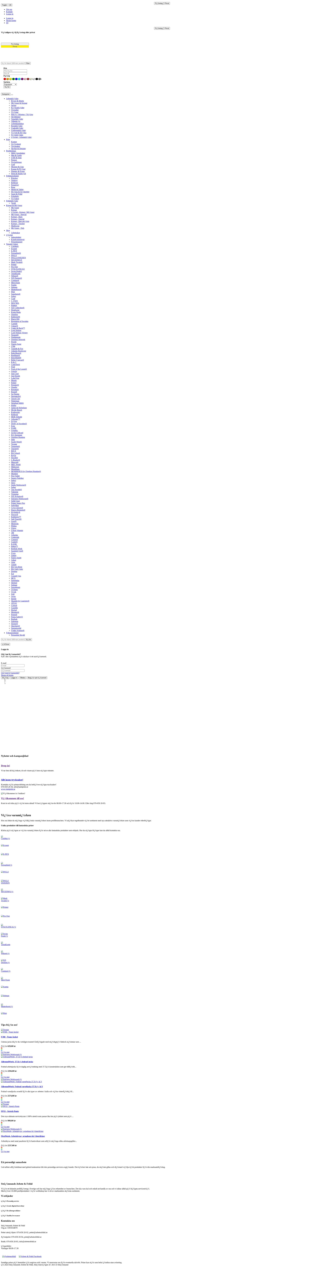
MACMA (15, 303)
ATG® (14, 603)
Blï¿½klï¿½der (17, 569)
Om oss (9, 9)
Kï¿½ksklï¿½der (17, 108)
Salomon (14, 621)
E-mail (3, 663)
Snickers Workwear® (19, 499)
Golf (13, 164)
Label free (15, 378)
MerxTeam (15, 283)
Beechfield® (16, 358)
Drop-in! (5, 765)
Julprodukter (16, 237)
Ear (12, 574)
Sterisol (14, 583)
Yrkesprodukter (12, 633)
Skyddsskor (16, 117)
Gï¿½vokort (16, 144)
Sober (13, 487)
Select (13, 480)
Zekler (13, 555)
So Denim (15, 394)
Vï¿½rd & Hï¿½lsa (18, 133)
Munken (14, 474)
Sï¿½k (7, 87)
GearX (14, 521)
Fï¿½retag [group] (159, 3)
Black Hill (15, 319)
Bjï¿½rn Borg (16, 567)
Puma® (14, 615)
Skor (8, 230)
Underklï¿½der (17, 128)
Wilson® (14, 276)
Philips (14, 526)
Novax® (14, 514)
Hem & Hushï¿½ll (18, 174)
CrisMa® (15, 246)
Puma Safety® (17, 617)
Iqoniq (13, 599)
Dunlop (14, 571)
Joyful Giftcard (17, 433)
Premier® (15, 385)
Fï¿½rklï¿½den (17, 135)
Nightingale (16, 337)
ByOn (13, 455)
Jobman (14, 287)
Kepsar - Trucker (18, 224)
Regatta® (15, 389)
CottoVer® (15, 364)
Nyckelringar (16, 162)
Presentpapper (16, 242)
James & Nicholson (19, 408)
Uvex (13, 553)
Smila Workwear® (18, 485)
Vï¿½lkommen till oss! (12, 798)
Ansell (13, 565)
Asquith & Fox (17, 349)
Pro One (14, 267)
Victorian (14, 494)
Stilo (13, 439)
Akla (13, 562)
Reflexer (14, 183)
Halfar (13, 405)
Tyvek (13, 592)
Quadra (14, 387)
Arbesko (14, 535)
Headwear (15, 310)
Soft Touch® (16, 519)
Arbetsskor (15, 233)
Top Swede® (16, 489)
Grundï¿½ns (16, 576)
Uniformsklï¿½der (18, 130)
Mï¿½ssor (15, 208)
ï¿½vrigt (9, 235)
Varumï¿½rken (12, 244)
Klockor (14, 178)
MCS (13, 578)
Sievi (13, 483)
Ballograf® (15, 317)
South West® (16, 442)
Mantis (14, 380)
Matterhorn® (16, 289)
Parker (13, 383)
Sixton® (14, 624)
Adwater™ (15, 419)
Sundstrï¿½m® (17, 551)
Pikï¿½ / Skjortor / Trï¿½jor (22, 114)
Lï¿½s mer (5, 1052)
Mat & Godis (16, 155)
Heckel (14, 610)
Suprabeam (15, 587)
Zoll (12, 594)
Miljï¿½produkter (18, 153)
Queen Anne (16, 344)
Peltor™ (14, 546)
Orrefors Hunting (18, 437)
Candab (14, 324)
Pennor (14, 160)
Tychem (14, 590)
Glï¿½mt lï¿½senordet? (10, 673)
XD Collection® (17, 308)
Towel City (15, 399)
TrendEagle (15, 274)
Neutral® (15, 335)
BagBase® (15, 355)
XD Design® (16, 278)
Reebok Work (16, 549)
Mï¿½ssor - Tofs (17, 228)
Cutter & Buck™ (18, 328)
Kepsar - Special (17, 219)
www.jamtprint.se (8, 789)
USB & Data (16, 158)
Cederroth (15, 537)
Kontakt (9, 12)
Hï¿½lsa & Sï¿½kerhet (20, 192)
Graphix (14, 430)
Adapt (13, 560)
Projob (13, 342)
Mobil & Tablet (17, 189)
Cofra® (14, 605)
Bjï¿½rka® (15, 453)
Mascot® (14, 462)
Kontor (14, 142)
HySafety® (15, 512)
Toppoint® (15, 446)
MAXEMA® (16, 260)
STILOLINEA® (18, 269)
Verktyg (14, 180)
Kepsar (14, 210)
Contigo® (15, 280)
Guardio (14, 608)
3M (12, 533)
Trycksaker (15, 146)
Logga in (9, 14)
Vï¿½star (14, 112)
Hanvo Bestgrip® (18, 510)
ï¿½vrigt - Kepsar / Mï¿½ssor (22, 212)
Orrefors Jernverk (18, 339)
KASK (14, 544)
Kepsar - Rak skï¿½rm (20, 221)
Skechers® (15, 626)
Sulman (14, 585)
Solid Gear (15, 501)
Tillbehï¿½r (15, 121)
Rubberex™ (16, 517)
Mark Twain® (17, 262)
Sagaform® (15, 294)
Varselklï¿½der (17, 119)
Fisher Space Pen (18, 503)
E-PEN (14, 251)
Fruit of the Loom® (19, 369)
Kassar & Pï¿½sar (18, 169)
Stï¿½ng (5, 678)
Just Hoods (15, 376)
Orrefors (14, 314)
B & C (13, 362)
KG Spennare (16, 435)
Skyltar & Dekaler (18, 149)
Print (8, 139)
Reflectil (14, 414)
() (10, 5)
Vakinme (14, 492)
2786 (13, 346)
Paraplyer (15, 185)
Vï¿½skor (15, 199)
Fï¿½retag (15, 44)
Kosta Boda (16, 312)
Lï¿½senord (6, 668)
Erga (13, 426)
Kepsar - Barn (16, 217)
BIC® (13, 451)
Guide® (14, 542)
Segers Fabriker (17, 478)
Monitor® (15, 612)
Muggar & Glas (17, 167)
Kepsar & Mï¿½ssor (14, 205)
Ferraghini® (16, 253)
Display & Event (18, 171)
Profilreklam (11, 151)
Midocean (15, 467)
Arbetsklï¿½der (12, 98)
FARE (13, 428)
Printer (13, 264)
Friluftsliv (15, 196)
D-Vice (14, 421)
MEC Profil (16, 464)
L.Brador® (15, 460)
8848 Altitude (16, 417)
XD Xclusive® (17, 496)
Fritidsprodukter (12, 176)
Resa (13, 187)
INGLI (14, 255)
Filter (28, 63)
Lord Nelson (16, 330)
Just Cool (15, 374)
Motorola (14, 524)
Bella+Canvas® (17, 360)
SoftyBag (15, 505)
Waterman (15, 401)
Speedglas (15, 580)
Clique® (14, 326)
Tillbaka (22, 678)
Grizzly (14, 371)
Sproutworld (16, 628)
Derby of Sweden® (19, 424)
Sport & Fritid (16, 194)
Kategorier (5, 94)
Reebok (14, 619)
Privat (15, 46)
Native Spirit (16, 558)
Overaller (15, 110)
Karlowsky (15, 412)
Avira (13, 596)
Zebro (13, 296)
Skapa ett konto (7, 675)
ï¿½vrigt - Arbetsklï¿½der (21, 137)
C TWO (14, 301)
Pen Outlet (15, 476)
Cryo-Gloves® (17, 508)
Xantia (13, 285)
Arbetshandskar (17, 124)
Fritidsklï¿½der (12, 201)
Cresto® (14, 540)
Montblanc (15, 469)
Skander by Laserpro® (20, 601)
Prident (14, 305)
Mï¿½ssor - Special (18, 214)
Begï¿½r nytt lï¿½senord (37, 678)
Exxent (14, 249)
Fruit (13, 367)
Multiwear (15, 226)
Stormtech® (16, 396)
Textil (13, 203)
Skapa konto (11, 20)
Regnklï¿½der (16, 126)
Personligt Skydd (18, 635)
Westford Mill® (17, 403)
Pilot (13, 292)
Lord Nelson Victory (19, 333)
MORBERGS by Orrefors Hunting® (26, 471)
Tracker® (15, 449)
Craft (13, 299)
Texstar (14, 444)
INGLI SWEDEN (18, 258)
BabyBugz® (16, 353)
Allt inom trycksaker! (12, 779)
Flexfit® (14, 458)
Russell (14, 392)
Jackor (13, 105)
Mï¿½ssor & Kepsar (19, 103)
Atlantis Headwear (18, 351)
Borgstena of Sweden (19, 321)
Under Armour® (17, 630)
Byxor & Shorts (17, 101)
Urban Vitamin (17, 530)
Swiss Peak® (16, 271)
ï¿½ (5, 79)
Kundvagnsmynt (17, 239)
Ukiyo (13, 528)
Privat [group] (167, 3)
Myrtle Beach (16, 410)
